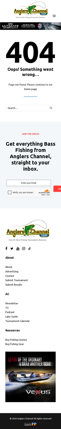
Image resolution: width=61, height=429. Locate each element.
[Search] (30, 108)
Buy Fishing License (16, 339)
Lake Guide (11, 316)
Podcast (10, 312)
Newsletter (11, 303)
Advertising (11, 271)
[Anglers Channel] (30, 10)
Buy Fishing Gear (14, 344)
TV (7, 307)
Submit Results (13, 284)
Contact (9, 275)
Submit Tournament (16, 280)
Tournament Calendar (17, 320)
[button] (54, 16)
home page (30, 88)
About (8, 267)
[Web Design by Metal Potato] (30, 425)
